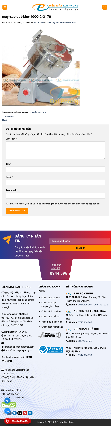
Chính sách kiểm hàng (52, 326)
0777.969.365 (85, 322)
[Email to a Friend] (19, 413)
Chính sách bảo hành (51, 311)
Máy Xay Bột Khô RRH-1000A (61, 22)
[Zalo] (7, 411)
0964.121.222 (101, 304)
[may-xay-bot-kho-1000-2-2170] (41, 66)
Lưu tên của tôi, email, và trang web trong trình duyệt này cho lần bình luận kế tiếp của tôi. (55, 204)
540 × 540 (38, 22)
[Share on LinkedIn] (30, 413)
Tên (8, 164)
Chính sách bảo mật (51, 297)
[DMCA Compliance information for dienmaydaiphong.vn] (49, 334)
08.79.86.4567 (85, 341)
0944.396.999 (85, 304)
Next (6, 120)
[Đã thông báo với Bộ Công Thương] (50, 349)
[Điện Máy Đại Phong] (55, 7)
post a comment (39, 112)
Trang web (11, 190)
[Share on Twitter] (14, 413)
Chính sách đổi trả (50, 316)
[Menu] (4, 7)
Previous (8, 116)
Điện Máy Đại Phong (64, 422)
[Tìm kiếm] (104, 7)
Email (9, 177)
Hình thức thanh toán (51, 321)
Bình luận (11, 139)
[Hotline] (7, 421)
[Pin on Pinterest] (25, 413)
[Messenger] (7, 401)
